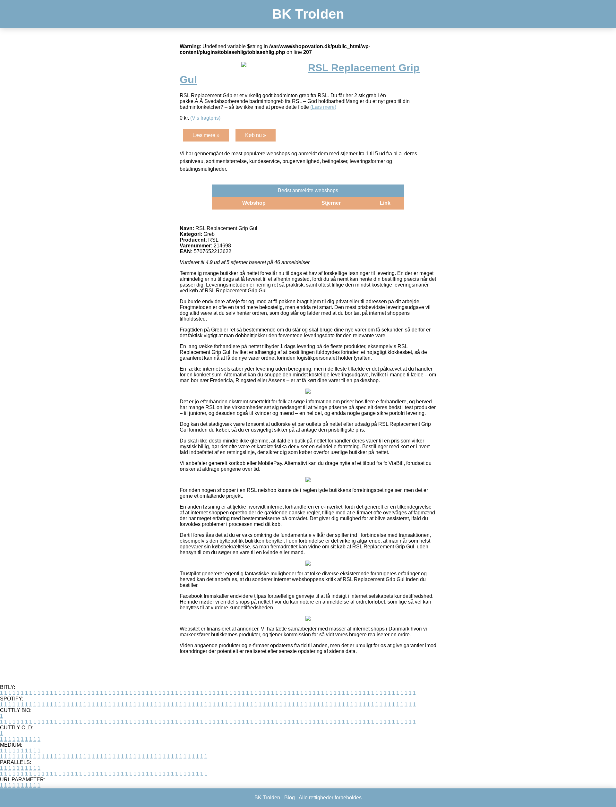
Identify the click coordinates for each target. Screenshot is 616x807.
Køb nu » (255, 135)
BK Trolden (308, 13)
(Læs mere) (323, 107)
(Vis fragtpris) (205, 118)
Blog (289, 797)
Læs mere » (206, 135)
